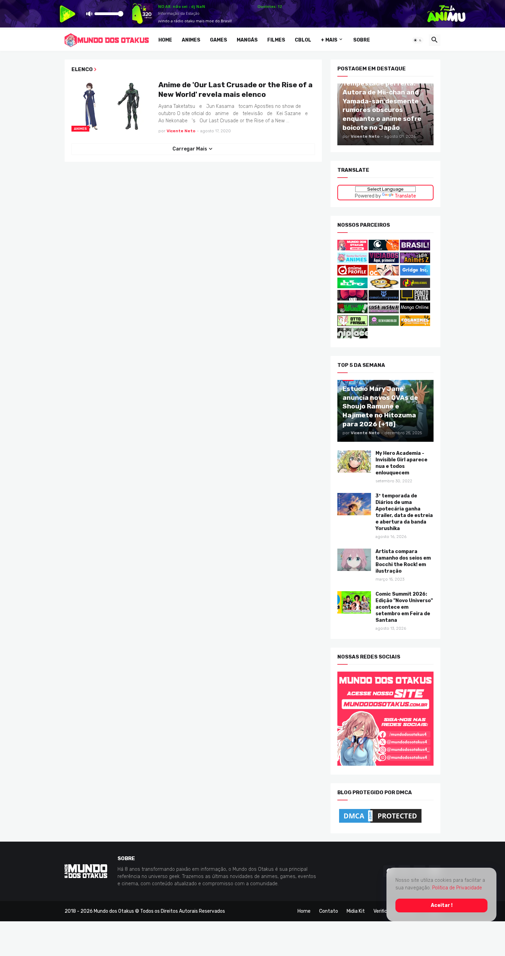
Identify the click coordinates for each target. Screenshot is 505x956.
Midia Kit (356, 911)
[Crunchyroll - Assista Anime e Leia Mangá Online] (384, 249)
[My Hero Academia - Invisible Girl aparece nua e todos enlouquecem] (354, 461)
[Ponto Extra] (415, 299)
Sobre (361, 40)
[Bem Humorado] (384, 324)
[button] (418, 40)
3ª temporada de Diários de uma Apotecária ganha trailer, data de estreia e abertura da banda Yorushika (404, 512)
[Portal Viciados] (384, 261)
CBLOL (303, 40)
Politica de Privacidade (457, 888)
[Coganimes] (415, 324)
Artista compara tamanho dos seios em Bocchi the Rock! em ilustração (403, 561)
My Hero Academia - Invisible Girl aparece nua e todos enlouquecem (401, 463)
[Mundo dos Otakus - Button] (353, 249)
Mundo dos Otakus (114, 911)
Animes (191, 40)
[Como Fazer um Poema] (384, 299)
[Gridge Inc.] (415, 274)
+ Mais (329, 40)
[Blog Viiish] (352, 312)
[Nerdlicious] (415, 287)
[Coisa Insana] (384, 312)
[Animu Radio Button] (415, 249)
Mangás (247, 40)
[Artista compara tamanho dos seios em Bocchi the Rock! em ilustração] (354, 560)
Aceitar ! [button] (441, 905)
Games (218, 40)
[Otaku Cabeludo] (384, 274)
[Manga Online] (415, 312)
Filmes (276, 40)
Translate (405, 196)
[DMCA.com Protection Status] (380, 822)
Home (165, 40)
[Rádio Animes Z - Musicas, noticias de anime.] (415, 261)
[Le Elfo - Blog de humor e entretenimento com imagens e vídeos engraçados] (352, 287)
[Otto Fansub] (352, 324)
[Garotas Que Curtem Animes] (353, 261)
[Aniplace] (352, 337)
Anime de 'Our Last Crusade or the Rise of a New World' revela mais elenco (235, 89)
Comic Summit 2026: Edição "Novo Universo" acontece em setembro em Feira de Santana (404, 607)
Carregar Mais (189, 149)
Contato (328, 911)
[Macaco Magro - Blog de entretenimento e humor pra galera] (384, 287)
